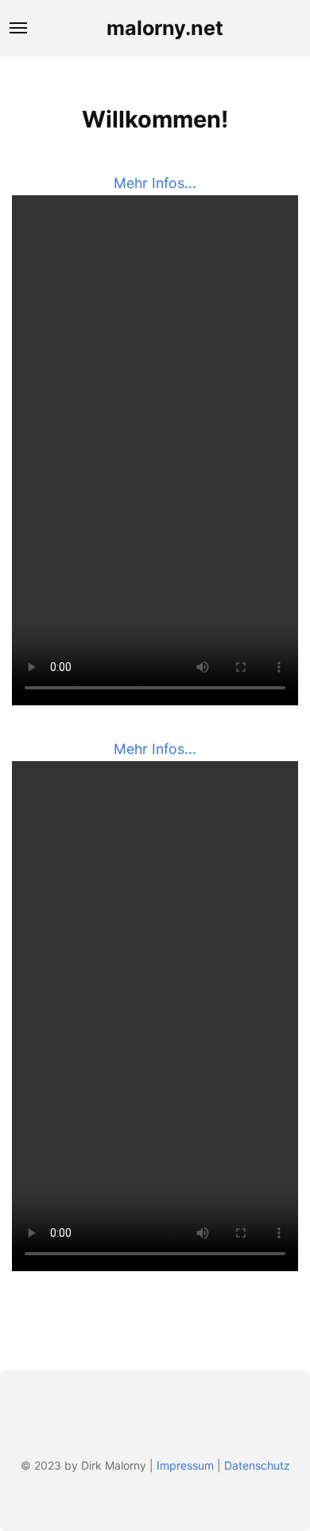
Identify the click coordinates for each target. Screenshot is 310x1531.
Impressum (185, 1465)
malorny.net (165, 28)
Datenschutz (257, 1465)
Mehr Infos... (155, 183)
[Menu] (19, 28)
